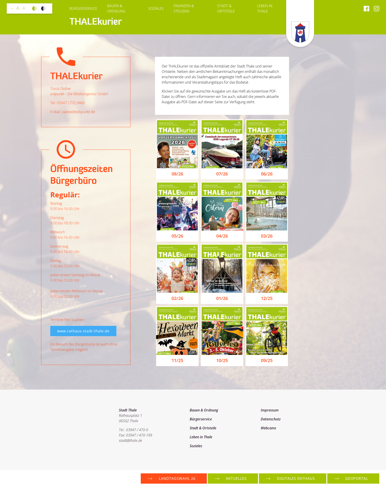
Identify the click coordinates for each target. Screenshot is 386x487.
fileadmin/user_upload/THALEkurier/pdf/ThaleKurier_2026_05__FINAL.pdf (177, 212)
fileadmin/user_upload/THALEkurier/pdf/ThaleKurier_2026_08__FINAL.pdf (177, 149)
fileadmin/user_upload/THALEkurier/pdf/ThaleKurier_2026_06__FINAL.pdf (266, 149)
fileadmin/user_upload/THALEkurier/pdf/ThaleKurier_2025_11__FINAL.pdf (177, 336)
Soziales (156, 8)
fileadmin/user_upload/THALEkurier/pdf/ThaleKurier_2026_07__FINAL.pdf (222, 149)
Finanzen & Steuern (184, 8)
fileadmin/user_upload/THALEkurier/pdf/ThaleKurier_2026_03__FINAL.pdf (266, 212)
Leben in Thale (264, 8)
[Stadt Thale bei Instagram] (374, 8)
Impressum (270, 410)
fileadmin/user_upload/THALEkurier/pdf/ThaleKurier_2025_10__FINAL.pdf (222, 336)
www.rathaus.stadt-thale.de (83, 331)
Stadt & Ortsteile (226, 8)
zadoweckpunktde (78, 111)
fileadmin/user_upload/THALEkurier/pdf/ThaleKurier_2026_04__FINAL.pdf (222, 212)
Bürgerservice (83, 8)
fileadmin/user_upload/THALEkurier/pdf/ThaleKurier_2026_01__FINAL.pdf (222, 274)
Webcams (268, 428)
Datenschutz (271, 419)
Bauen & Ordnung (116, 8)
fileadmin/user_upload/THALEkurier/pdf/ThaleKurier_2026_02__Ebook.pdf (177, 274)
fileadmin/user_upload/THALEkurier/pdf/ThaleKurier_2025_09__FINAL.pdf (266, 336)
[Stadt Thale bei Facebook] (366, 8)
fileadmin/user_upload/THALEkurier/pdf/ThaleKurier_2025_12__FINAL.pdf (266, 274)
